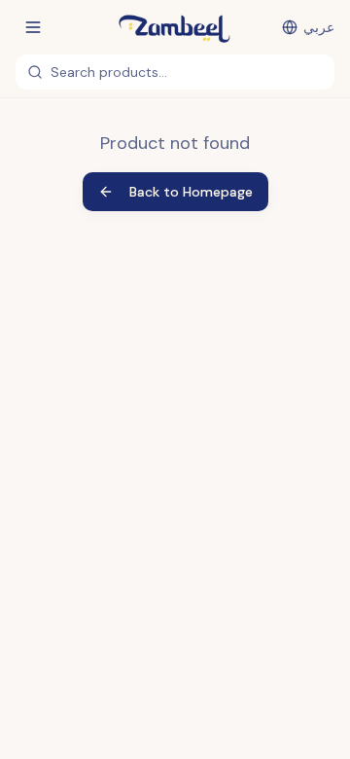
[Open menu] (33, 27)
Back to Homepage (191, 191)
